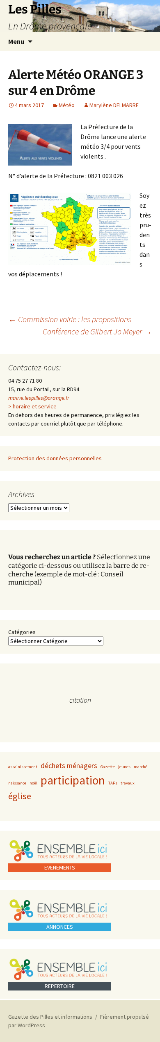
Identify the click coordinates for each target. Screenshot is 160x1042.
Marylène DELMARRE (114, 105)
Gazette (108, 766)
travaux (128, 783)
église (19, 796)
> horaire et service (32, 406)
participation (73, 780)
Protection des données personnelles (55, 458)
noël (33, 783)
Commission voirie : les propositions (69, 319)
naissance (17, 783)
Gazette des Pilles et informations (50, 1016)
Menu (16, 41)
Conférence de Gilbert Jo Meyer (97, 331)
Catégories (22, 632)
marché (140, 766)
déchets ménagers (69, 765)
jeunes (124, 766)
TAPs (112, 783)
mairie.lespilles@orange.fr (38, 397)
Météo (67, 105)
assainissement (22, 766)
